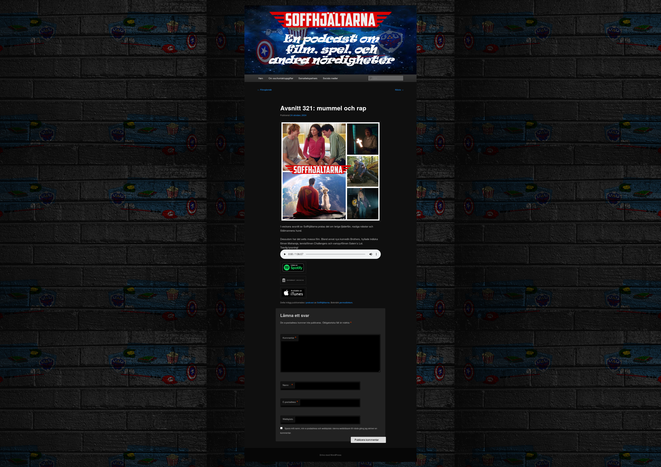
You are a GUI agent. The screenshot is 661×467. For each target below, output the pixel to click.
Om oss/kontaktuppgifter (281, 78)
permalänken (345, 302)
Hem (260, 78)
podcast (310, 302)
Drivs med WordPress (330, 454)
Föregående (265, 89)
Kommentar (289, 338)
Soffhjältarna (323, 302)
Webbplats (288, 419)
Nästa (399, 89)
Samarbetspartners (307, 78)
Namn (288, 385)
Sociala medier (330, 78)
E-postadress (290, 402)
